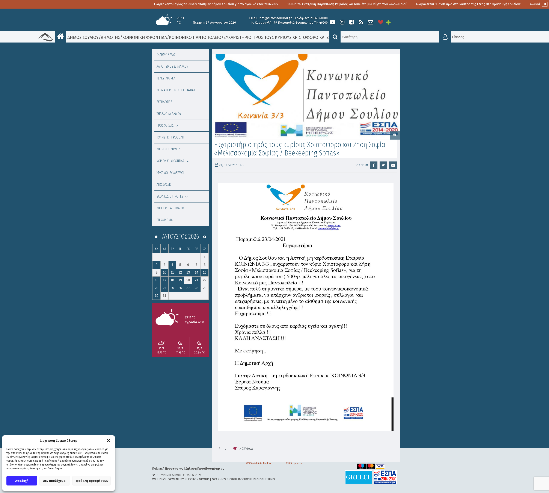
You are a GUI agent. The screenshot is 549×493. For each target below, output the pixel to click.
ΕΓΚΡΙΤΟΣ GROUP (197, 479)
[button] (108, 440)
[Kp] (306, 97)
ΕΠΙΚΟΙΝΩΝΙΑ (165, 220)
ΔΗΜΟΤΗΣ (110, 37)
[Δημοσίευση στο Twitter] (383, 165)
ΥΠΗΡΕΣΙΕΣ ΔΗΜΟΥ (168, 149)
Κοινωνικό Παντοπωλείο (195, 37)
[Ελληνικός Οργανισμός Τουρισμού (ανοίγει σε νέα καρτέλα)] (359, 477)
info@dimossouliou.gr (275, 18)
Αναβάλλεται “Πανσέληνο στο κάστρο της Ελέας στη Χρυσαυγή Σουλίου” (423, 4)
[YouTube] (332, 22)
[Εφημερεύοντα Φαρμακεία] (391, 22)
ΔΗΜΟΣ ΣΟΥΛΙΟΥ (82, 37)
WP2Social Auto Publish (258, 463)
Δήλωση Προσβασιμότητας (205, 468)
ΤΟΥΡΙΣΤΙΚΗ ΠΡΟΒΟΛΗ (170, 137)
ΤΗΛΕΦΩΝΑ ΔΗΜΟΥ (169, 113)
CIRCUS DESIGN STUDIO (258, 479)
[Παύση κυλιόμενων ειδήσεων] (545, 4)
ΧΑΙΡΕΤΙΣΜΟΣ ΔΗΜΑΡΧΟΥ (172, 66)
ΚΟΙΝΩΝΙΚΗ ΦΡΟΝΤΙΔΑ (170, 161)
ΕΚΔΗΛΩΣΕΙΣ (164, 102)
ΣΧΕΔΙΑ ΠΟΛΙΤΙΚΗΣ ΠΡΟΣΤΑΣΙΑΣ (176, 90)
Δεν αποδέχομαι (54, 481)
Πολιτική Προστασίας (167, 468)
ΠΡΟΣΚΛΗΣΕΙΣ (165, 125)
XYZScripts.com (294, 463)
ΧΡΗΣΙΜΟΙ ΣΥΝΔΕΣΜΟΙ (170, 172)
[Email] (393, 165)
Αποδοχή (21, 481)
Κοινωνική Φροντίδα (144, 37)
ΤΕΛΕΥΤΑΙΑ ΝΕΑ (166, 78)
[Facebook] (351, 22)
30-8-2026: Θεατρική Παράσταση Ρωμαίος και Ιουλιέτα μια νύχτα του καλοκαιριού (302, 4)
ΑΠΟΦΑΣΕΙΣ (164, 184)
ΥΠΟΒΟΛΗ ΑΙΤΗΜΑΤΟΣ (170, 208)
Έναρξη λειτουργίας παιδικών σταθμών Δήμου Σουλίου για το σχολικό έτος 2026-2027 (171, 4)
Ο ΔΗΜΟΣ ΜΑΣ (166, 54)
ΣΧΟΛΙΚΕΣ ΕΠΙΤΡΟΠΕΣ (170, 196)
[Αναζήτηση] (335, 37)
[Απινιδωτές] (380, 22)
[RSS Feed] (360, 22)
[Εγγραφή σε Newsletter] (370, 22)
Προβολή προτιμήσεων (91, 481)
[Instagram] (342, 22)
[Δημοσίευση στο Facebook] (373, 165)
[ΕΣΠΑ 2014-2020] (385, 477)
